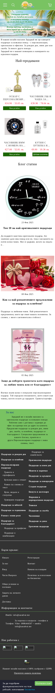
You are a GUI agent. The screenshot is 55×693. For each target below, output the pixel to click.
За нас (5, 563)
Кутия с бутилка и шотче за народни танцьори (40, 144)
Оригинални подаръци (40, 460)
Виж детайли (14, 108)
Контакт (31, 563)
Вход (4, 569)
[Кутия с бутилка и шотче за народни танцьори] (41, 126)
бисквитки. (30, 689)
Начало (5, 558)
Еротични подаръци (39, 526)
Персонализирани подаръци (10, 466)
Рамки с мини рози (11, 516)
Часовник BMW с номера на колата (14, 144)
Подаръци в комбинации (9, 534)
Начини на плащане (37, 569)
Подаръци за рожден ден (13, 454)
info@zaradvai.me (21, 615)
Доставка (6, 602)
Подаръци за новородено (41, 481)
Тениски (33, 505)
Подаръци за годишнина (13, 510)
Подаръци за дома (38, 521)
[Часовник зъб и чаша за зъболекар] (41, 80)
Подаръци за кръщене (40, 476)
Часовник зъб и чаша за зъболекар (40, 98)
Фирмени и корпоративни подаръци (41, 498)
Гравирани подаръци (14, 500)
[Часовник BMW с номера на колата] (14, 126)
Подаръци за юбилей (11, 505)
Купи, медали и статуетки (11, 493)
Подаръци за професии (15, 528)
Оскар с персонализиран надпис (14, 98)
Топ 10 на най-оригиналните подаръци (27, 228)
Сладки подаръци (37, 487)
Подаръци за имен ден (40, 465)
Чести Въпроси (9, 575)
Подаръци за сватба (39, 511)
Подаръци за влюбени (12, 460)
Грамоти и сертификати (9, 473)
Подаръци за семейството (37, 453)
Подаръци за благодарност (8, 522)
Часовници (34, 516)
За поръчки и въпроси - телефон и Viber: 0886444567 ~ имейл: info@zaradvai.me (31, 624)
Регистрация (33, 558)
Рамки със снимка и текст (13, 486)
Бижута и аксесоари (39, 492)
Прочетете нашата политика (27, 673)
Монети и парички (38, 471)
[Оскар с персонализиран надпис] (14, 80)
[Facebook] (5, 632)
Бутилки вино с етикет (15, 480)
